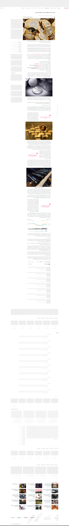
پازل (46, 163)
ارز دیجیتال (46, 48)
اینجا (40, 103)
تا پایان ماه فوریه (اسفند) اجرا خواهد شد (36, 54)
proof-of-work (33, 160)
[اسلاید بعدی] (10, 78)
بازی (40, 146)
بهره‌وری (37, 55)
